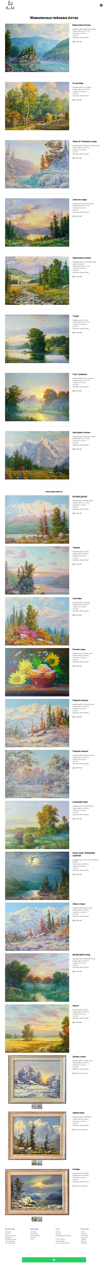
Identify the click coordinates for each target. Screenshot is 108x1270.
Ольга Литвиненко (10, 1243)
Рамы (31, 1239)
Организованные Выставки (63, 1235)
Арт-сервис (8, 1232)
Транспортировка (35, 1235)
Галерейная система (10, 1239)
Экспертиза (8, 1237)
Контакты (58, 1233)
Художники (84, 1243)
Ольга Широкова (10, 1241)
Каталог (7, 1233)
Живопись (84, 1233)
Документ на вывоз (10, 1235)
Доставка (58, 1232)
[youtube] (101, 5)
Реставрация (34, 1233)
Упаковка (33, 1237)
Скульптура (84, 1237)
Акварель (83, 1241)
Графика (83, 1239)
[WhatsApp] (54, 1259)
